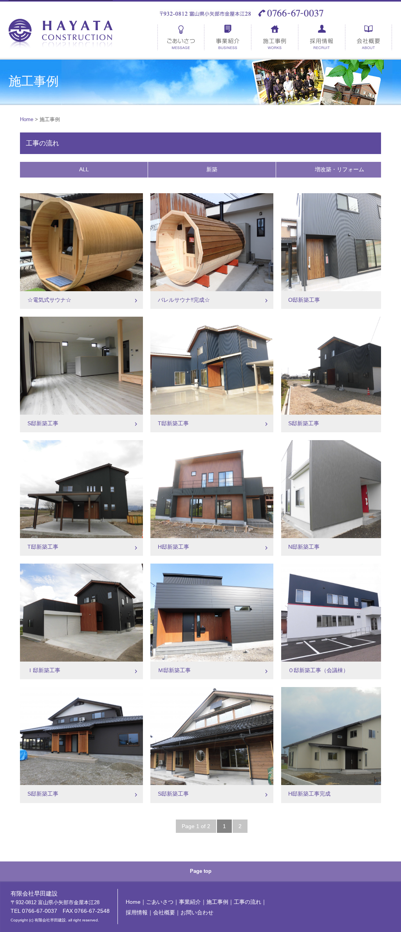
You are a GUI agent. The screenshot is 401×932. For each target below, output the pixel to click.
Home (26, 119)
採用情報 (321, 37)
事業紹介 (227, 37)
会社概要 (368, 37)
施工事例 (274, 37)
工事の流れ (247, 902)
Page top (200, 871)
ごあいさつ (180, 37)
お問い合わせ (197, 912)
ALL (84, 169)
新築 (211, 169)
